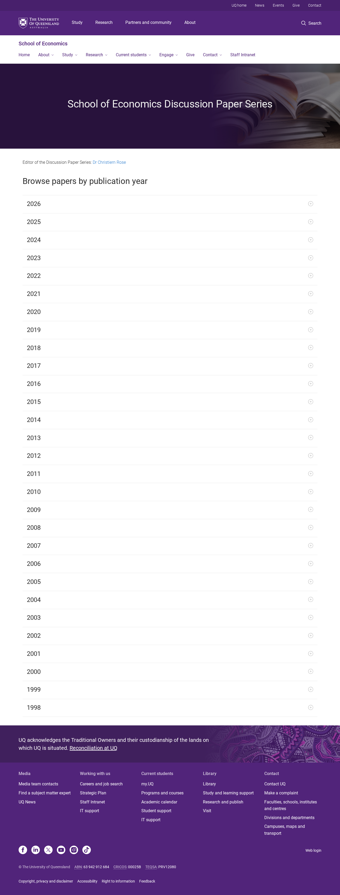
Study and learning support (228, 792)
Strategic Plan (93, 792)
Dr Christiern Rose (109, 162)
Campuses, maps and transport (284, 830)
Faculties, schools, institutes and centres (290, 805)
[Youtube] (61, 850)
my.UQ (147, 783)
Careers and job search (101, 783)
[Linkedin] (35, 850)
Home (24, 54)
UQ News (27, 801)
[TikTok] (86, 850)
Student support (156, 810)
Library (209, 783)
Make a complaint (281, 792)
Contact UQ (275, 783)
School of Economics (43, 43)
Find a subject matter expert (45, 792)
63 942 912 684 (96, 867)
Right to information (118, 881)
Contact (314, 5)
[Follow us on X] (48, 850)
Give (296, 5)
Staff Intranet (242, 54)
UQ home (239, 5)
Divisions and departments (289, 817)
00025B (134, 867)
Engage (166, 54)
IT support (89, 810)
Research (104, 22)
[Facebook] (23, 850)
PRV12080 (167, 867)
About (190, 22)
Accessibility (87, 881)
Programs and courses (162, 792)
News (259, 5)
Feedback (147, 881)
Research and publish (223, 801)
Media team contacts (38, 783)
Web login (313, 850)
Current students (131, 54)
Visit (207, 810)
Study (77, 22)
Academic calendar (159, 801)
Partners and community (148, 22)
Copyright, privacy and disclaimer (46, 881)
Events (278, 5)
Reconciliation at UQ (93, 748)
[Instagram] (74, 850)
